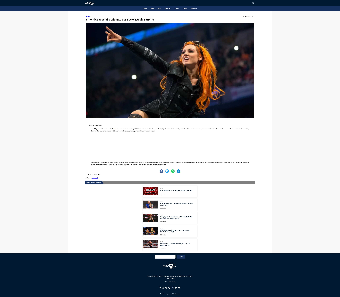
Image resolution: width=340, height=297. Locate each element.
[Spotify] (166, 287)
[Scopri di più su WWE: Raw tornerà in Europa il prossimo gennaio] (150, 191)
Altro (176, 8)
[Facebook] (160, 287)
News (145, 8)
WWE (152, 8)
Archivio (194, 8)
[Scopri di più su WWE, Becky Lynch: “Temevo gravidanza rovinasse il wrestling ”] (150, 205)
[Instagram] (163, 287)
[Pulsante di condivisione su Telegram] (178, 171)
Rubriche (167, 8)
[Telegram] (169, 287)
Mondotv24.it (172, 281)
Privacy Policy (170, 278)
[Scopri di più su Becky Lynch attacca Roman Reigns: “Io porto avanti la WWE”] (150, 244)
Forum (185, 8)
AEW (159, 8)
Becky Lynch (95, 178)
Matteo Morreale (176, 294)
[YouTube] (179, 287)
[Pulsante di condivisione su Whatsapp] (173, 171)
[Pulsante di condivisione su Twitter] (167, 171)
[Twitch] (173, 287)
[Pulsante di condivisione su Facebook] (161, 171)
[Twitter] (176, 287)
